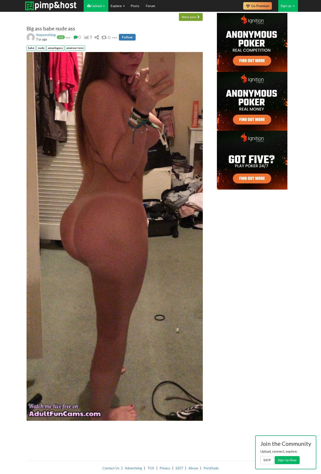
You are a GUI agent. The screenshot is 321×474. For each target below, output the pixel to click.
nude (41, 48)
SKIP (267, 460)
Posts (135, 6)
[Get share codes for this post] (96, 37)
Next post (189, 17)
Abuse (193, 468)
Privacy (165, 468)
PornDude (211, 468)
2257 (179, 468)
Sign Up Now (287, 460)
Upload (96, 6)
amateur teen (75, 48)
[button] (68, 37)
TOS (150, 468)
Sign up (286, 6)
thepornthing (46, 35)
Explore (116, 6)
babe (31, 48)
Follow (127, 37)
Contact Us (110, 468)
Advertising (133, 468)
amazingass (55, 48)
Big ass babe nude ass (51, 28)
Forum (150, 6)
